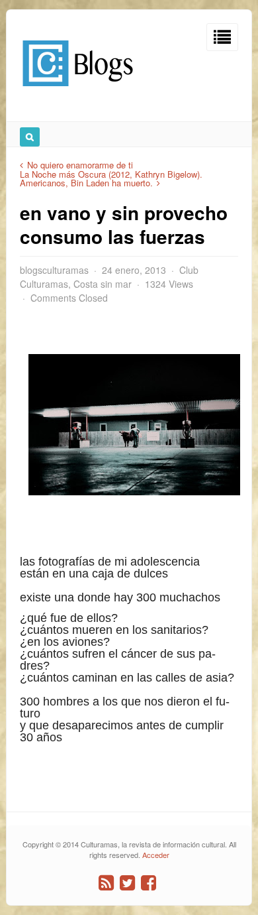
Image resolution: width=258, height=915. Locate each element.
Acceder (155, 854)
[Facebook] (148, 883)
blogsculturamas (54, 269)
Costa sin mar (102, 283)
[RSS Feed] (106, 883)
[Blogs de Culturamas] (78, 91)
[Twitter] (127, 883)
